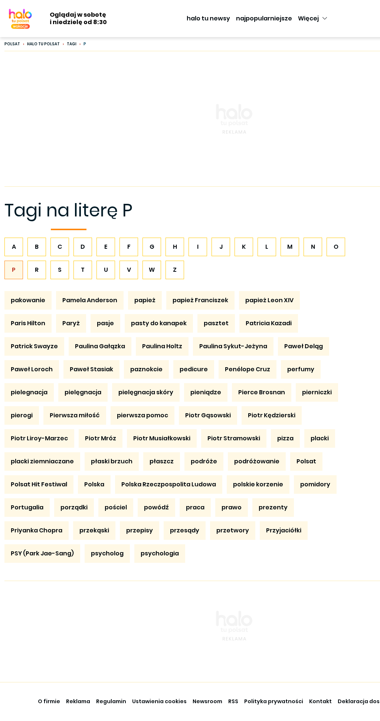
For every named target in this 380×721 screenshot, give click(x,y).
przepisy (139, 530)
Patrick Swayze (34, 346)
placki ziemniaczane (42, 461)
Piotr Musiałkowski (161, 438)
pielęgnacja (83, 392)
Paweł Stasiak (91, 369)
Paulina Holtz (162, 346)
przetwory (232, 530)
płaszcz (162, 461)
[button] (313, 18)
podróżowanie (256, 461)
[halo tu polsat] (20, 18)
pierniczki (317, 392)
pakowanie (28, 300)
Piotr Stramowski (233, 438)
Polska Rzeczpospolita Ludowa (168, 484)
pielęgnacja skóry (145, 392)
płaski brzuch (111, 461)
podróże (204, 461)
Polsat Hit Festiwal (39, 484)
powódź (156, 507)
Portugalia (27, 507)
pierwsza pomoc (142, 415)
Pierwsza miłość (75, 415)
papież (144, 300)
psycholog (107, 553)
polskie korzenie (258, 484)
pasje (105, 323)
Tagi (71, 44)
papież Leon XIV (269, 300)
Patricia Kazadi (269, 323)
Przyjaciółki (283, 530)
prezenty (273, 507)
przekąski (94, 530)
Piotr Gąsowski (208, 415)
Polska (94, 484)
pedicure (194, 369)
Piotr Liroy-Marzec (39, 438)
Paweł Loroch (32, 369)
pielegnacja (29, 392)
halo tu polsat (43, 44)
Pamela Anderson (89, 300)
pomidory (315, 484)
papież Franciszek (200, 300)
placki (320, 438)
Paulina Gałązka (100, 346)
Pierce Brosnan (261, 392)
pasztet (216, 323)
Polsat (12, 44)
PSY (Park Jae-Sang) (42, 553)
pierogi (22, 415)
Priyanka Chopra (36, 530)
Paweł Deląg (303, 346)
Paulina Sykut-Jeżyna (233, 346)
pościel (116, 507)
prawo (232, 507)
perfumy (300, 369)
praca (195, 507)
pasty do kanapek (159, 323)
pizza (285, 438)
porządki (74, 507)
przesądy (184, 530)
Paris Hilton (28, 323)
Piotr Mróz (100, 438)
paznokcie (146, 369)
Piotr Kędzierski (271, 415)
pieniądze (205, 392)
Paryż (71, 323)
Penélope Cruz (247, 369)
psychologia (160, 553)
